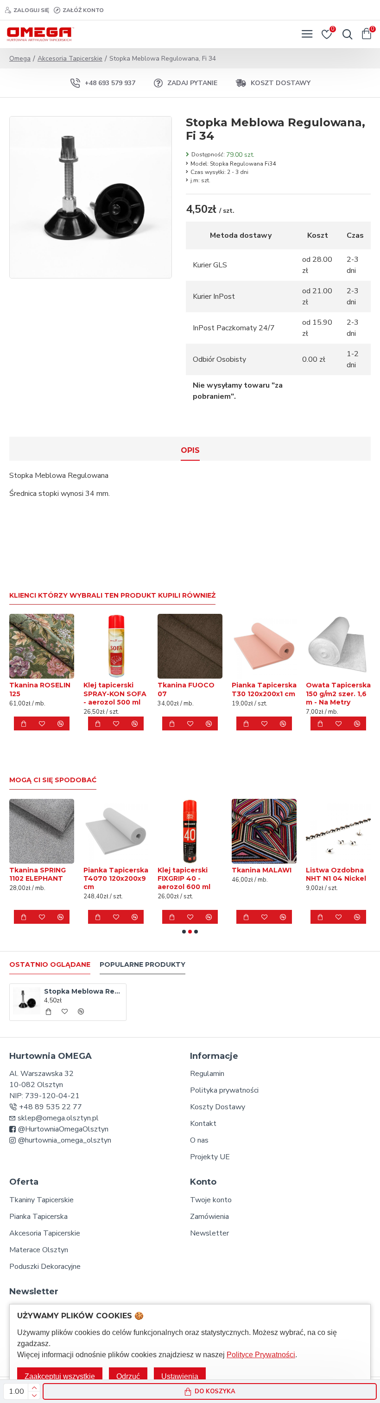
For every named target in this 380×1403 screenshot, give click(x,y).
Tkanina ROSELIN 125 (39, 689)
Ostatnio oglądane (49, 965)
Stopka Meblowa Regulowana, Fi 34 (83, 991)
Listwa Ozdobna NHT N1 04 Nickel (204, 874)
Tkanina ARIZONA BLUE (279, 874)
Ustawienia (179, 1376)
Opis (190, 450)
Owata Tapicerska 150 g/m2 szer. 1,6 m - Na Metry (338, 693)
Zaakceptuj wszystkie (60, 1376)
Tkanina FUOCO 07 (186, 689)
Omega (20, 58)
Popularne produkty (142, 965)
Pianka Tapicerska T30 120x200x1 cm (264, 689)
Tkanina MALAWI (130, 870)
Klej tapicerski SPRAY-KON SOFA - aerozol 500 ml (114, 693)
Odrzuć (128, 1376)
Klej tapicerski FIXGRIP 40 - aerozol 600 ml (52, 878)
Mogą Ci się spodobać (52, 780)
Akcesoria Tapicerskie (70, 58)
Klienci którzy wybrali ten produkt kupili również (112, 596)
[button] (184, 931)
